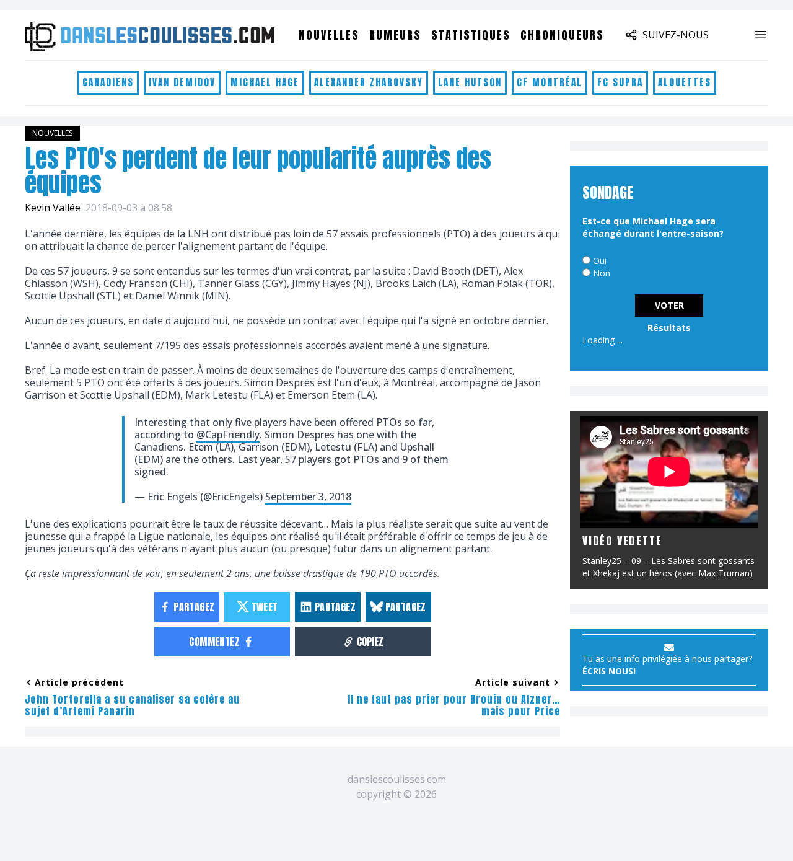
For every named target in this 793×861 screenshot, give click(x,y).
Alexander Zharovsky (368, 82)
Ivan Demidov (182, 82)
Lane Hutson (470, 82)
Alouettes (684, 82)
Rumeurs (395, 35)
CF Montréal (549, 82)
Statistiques (470, 35)
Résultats (669, 327)
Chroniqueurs (562, 35)
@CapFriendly (228, 434)
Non (601, 273)
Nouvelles (329, 35)
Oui (600, 261)
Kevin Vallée (53, 207)
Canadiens (108, 82)
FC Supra (620, 82)
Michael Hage (264, 82)
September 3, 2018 (308, 496)
